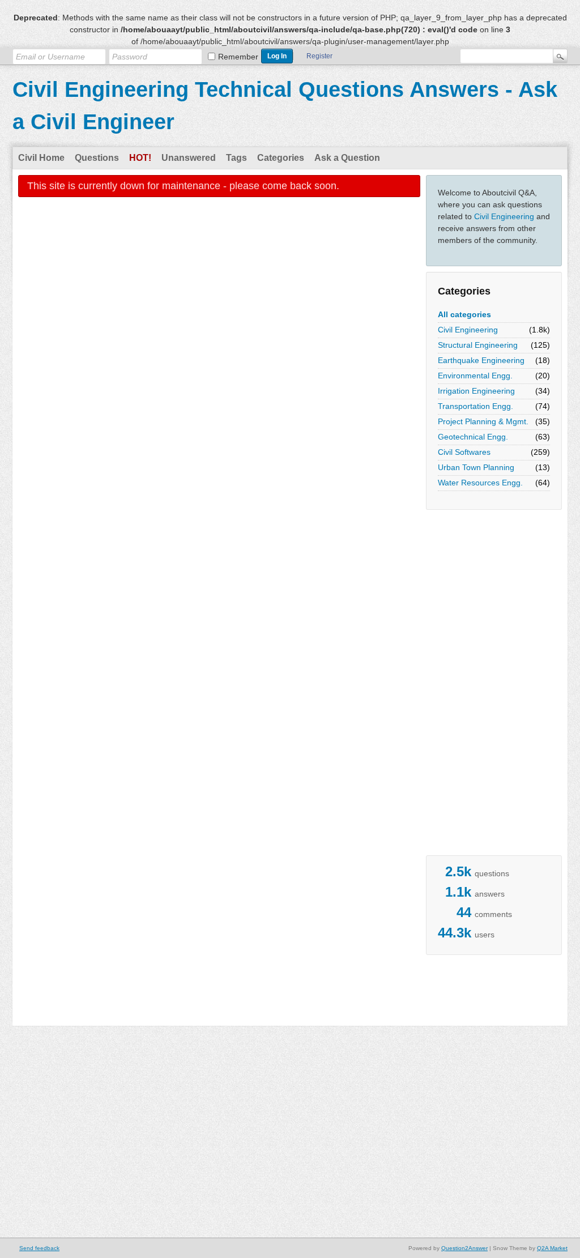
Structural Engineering (478, 344)
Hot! (140, 158)
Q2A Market (552, 1248)
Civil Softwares (464, 452)
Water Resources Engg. (480, 482)
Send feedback (39, 1248)
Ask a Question (347, 158)
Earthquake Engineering (481, 360)
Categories (280, 158)
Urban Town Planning (476, 467)
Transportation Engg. (475, 406)
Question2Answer (464, 1248)
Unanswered (188, 158)
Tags (236, 158)
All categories (464, 314)
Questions (97, 158)
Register (319, 56)
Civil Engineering (504, 216)
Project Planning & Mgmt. (483, 421)
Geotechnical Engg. (473, 436)
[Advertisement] (471, 685)
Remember (238, 57)
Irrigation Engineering (476, 390)
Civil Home (41, 158)
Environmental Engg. (475, 375)
